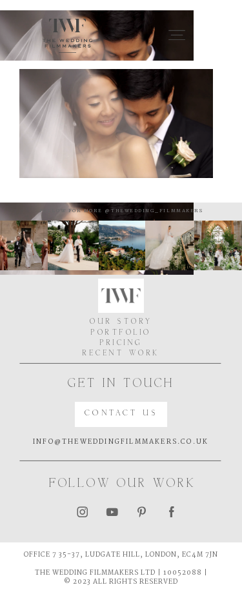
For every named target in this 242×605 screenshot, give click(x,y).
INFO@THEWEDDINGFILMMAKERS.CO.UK (120, 442)
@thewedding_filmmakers (153, 211)
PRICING (121, 343)
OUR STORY (121, 322)
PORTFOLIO (121, 333)
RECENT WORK (121, 353)
